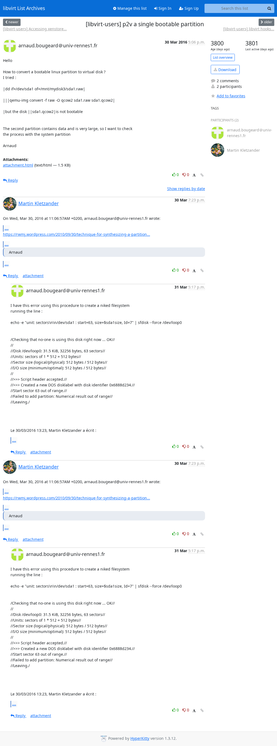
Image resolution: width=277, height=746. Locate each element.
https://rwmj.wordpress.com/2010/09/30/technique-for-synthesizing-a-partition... (76, 234)
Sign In (164, 8)
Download (226, 69)
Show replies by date (186, 188)
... (7, 228)
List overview (223, 57)
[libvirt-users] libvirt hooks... (248, 28)
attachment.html (18, 165)
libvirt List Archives (24, 8)
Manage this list (131, 8)
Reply (12, 180)
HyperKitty (139, 738)
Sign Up (191, 8)
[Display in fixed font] (194, 175)
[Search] (269, 8)
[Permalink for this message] (202, 175)
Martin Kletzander (38, 203)
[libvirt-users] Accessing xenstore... (35, 28)
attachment (33, 275)
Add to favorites (231, 95)
